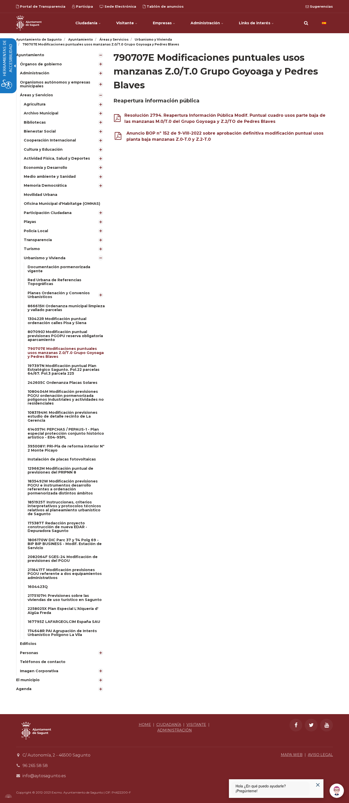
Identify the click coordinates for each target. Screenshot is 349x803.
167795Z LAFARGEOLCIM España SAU (64, 621)
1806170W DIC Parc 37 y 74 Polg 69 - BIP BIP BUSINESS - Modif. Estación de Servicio (65, 544)
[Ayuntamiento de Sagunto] (29, 23)
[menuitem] (61, 363)
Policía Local (36, 231)
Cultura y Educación (43, 149)
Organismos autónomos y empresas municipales (55, 84)
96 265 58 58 (35, 765)
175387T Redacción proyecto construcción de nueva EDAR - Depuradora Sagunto (57, 527)
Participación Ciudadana (48, 212)
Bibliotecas (35, 122)
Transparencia (38, 240)
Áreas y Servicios (36, 95)
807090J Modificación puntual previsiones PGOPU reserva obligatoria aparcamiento (65, 335)
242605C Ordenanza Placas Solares (62, 382)
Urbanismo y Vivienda (44, 258)
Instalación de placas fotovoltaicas (62, 459)
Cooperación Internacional (50, 140)
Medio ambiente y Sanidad (50, 176)
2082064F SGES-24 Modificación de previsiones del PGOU (63, 558)
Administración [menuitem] (206, 23)
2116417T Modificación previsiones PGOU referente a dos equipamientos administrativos (65, 574)
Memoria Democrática (45, 185)
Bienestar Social (40, 131)
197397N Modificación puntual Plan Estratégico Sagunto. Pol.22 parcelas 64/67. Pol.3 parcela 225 (63, 369)
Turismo (32, 248)
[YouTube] (326, 725)
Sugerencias (321, 6)
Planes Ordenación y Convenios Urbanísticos (59, 295)
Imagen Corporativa (39, 671)
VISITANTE (196, 724)
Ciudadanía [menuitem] (86, 23)
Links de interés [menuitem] (255, 23)
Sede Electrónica (119, 6)
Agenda (23, 689)
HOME (145, 724)
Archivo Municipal (41, 113)
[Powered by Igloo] (7, 796)
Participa (84, 6)
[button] (306, 23)
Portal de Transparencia (42, 6)
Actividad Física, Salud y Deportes (57, 158)
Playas (30, 221)
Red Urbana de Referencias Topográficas (54, 282)
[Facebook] (295, 725)
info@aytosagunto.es (44, 775)
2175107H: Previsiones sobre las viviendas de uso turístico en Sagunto (65, 597)
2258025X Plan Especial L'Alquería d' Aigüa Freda (63, 610)
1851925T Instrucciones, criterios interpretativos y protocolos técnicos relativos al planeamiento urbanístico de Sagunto (64, 508)
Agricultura (34, 104)
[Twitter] (311, 725)
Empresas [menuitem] (163, 23)
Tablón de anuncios (165, 6)
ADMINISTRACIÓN (174, 730)
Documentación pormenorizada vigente (59, 269)
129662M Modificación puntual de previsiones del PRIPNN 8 (60, 470)
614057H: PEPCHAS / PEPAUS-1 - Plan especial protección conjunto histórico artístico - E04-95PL (66, 433)
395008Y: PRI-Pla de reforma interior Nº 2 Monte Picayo (66, 448)
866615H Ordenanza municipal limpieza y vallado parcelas (66, 308)
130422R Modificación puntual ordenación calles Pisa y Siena (57, 320)
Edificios (28, 643)
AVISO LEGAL (320, 754)
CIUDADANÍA (168, 724)
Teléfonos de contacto (42, 661)
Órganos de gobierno (41, 64)
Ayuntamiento (30, 55)
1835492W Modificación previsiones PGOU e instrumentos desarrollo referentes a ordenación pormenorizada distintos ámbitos (63, 487)
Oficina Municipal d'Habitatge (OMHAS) (62, 203)
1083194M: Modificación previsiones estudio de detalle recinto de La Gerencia (62, 416)
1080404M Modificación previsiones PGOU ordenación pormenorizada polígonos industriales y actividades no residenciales (66, 397)
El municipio (28, 680)
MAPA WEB (292, 754)
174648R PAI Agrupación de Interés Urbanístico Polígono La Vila (62, 633)
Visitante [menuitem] (125, 23)
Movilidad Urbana (40, 194)
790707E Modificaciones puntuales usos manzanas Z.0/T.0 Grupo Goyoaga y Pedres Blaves (66, 352)
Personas (29, 653)
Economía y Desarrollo (45, 167)
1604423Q (38, 586)
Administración (34, 73)
